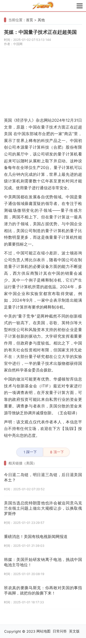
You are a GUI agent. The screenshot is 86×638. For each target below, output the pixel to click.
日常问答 (60, 631)
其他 (41, 20)
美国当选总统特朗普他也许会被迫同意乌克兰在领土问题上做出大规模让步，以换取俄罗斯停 (43, 508)
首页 (29, 20)
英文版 (74, 631)
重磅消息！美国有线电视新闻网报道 (35, 536)
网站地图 (43, 631)
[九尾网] (43, 6)
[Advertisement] (43, 84)
